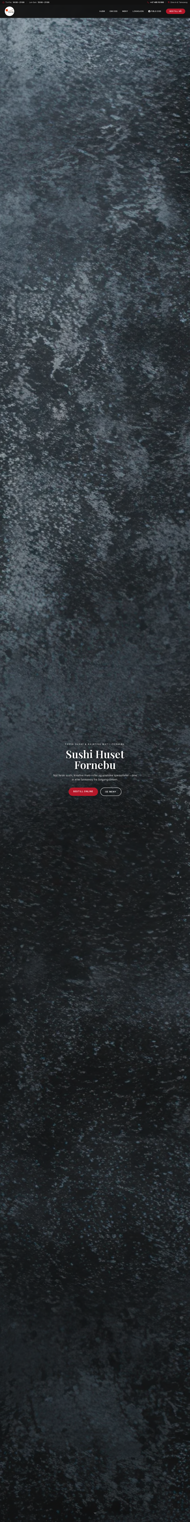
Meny (125, 11)
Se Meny (110, 791)
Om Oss (114, 11)
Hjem (102, 11)
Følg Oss (156, 11)
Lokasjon (138, 11)
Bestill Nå (176, 11)
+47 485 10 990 (157, 2)
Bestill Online (83, 791)
